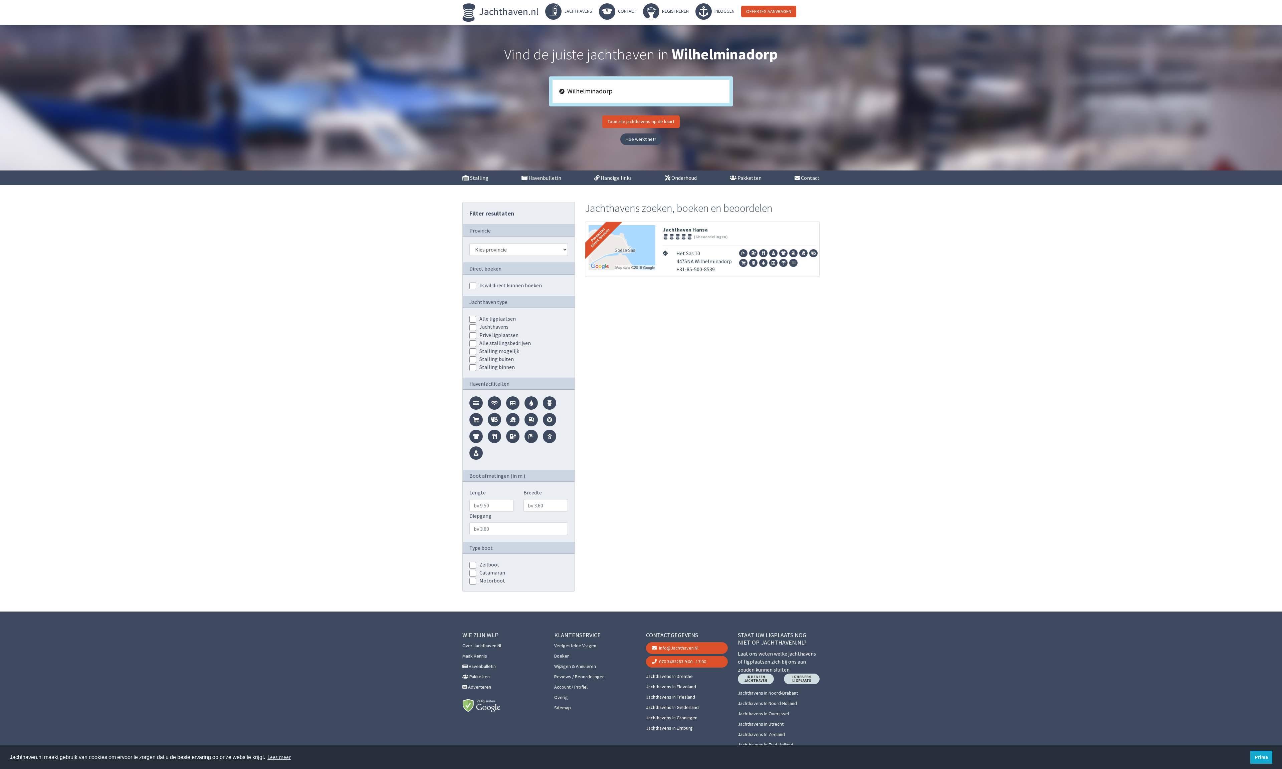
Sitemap (562, 708)
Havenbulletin (544, 177)
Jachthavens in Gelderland (672, 707)
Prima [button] (1261, 757)
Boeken (562, 656)
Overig (561, 697)
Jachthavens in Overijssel (763, 714)
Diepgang (480, 515)
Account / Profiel (571, 687)
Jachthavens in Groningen (671, 718)
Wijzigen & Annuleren (575, 666)
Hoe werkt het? (641, 139)
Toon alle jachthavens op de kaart (641, 121)
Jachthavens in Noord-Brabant (768, 693)
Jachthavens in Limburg (669, 728)
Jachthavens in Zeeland (761, 734)
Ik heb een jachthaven (755, 679)
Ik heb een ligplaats (801, 679)
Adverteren (479, 687)
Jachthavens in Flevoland (671, 687)
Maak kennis (474, 656)
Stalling (478, 177)
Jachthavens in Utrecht (761, 724)
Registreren (675, 11)
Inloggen (723, 11)
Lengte (477, 492)
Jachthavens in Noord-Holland (767, 703)
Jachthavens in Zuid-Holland (765, 745)
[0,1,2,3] (472, 327)
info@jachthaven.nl (678, 648)
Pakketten (749, 177)
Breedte (532, 492)
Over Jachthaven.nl (481, 646)
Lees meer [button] (279, 757)
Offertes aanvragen (768, 11)
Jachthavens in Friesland (670, 697)
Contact (626, 11)
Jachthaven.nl (508, 11)
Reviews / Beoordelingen (579, 677)
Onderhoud (683, 177)
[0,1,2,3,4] (472, 319)
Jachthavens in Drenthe (669, 676)
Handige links (616, 177)
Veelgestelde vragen (575, 646)
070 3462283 (682, 662)
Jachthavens (577, 11)
